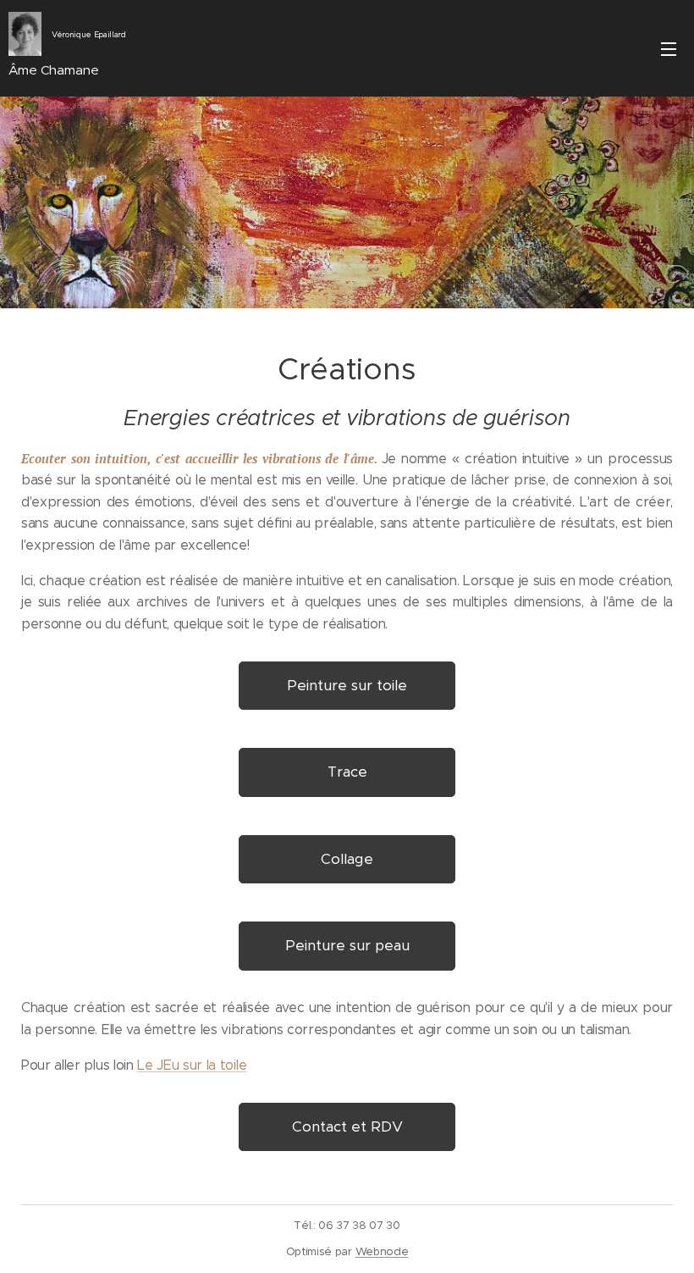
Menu (669, 48)
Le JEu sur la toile (191, 1065)
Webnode (382, 1251)
